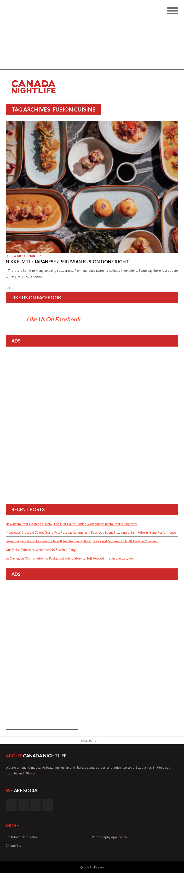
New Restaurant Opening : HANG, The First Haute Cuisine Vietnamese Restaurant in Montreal (71, 524)
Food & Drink (15, 256)
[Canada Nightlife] (70, 79)
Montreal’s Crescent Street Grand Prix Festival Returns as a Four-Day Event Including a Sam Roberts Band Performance (91, 532)
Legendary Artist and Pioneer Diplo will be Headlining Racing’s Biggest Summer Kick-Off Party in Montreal (82, 541)
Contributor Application (22, 837)
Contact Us (13, 846)
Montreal (36, 256)
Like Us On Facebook (36, 297)
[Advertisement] (92, 36)
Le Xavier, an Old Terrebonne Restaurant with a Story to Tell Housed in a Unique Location (70, 558)
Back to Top (89, 740)
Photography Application (109, 837)
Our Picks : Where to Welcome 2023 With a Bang (41, 550)
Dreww (99, 867)
